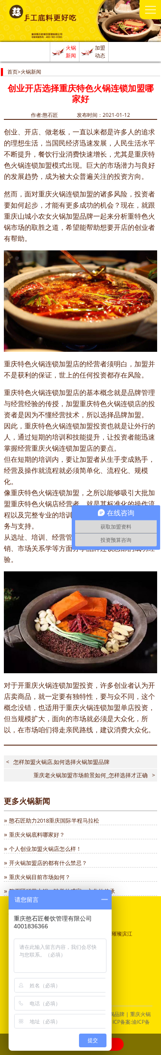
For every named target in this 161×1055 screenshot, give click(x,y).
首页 (12, 71)
